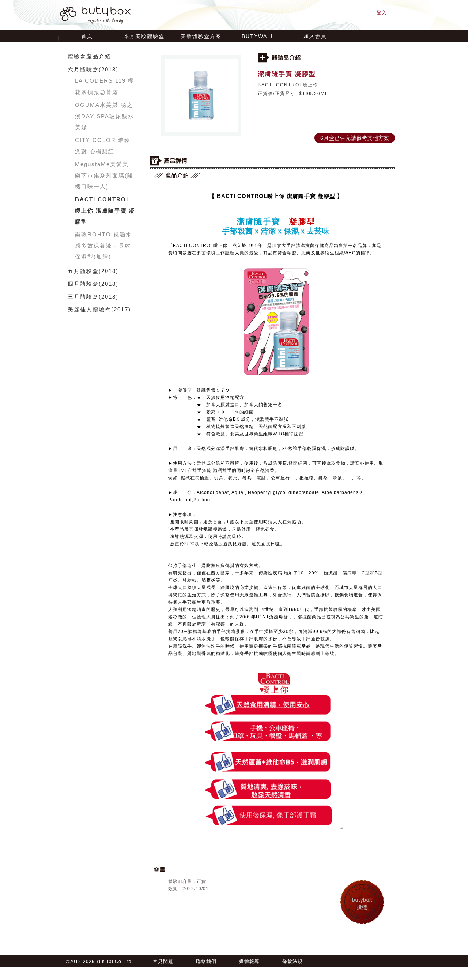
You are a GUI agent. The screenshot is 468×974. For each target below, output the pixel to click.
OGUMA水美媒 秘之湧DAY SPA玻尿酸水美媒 (104, 116)
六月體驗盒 (83, 69)
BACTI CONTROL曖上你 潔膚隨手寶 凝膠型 (105, 210)
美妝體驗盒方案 (201, 36)
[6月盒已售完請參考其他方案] (354, 133)
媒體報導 (249, 961)
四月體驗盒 (83, 284)
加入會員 (315, 36)
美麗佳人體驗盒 (89, 309)
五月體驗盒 (83, 271)
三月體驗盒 (83, 296)
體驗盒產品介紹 (89, 56)
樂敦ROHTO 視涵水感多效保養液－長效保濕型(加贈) (103, 245)
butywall (258, 36)
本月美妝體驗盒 (144, 36)
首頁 (87, 36)
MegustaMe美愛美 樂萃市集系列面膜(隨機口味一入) (104, 175)
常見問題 (163, 961)
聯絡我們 (206, 961)
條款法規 (292, 961)
